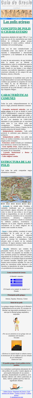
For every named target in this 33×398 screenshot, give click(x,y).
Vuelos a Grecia (20, 393)
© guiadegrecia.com (16, 397)
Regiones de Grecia (19, 391)
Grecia (9, 18)
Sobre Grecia (8, 391)
